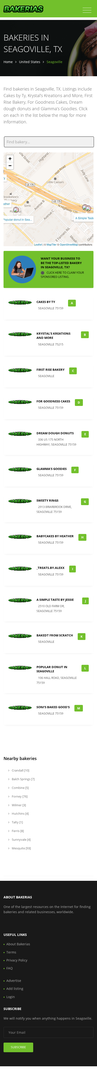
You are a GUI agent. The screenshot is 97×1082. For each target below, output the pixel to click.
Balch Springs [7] (23, 779)
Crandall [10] (20, 770)
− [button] (10, 166)
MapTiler (52, 244)
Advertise (13, 980)
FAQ (9, 968)
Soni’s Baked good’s (53, 707)
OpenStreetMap (69, 244)
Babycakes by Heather (55, 536)
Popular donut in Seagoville (51, 669)
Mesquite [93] (21, 848)
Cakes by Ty (45, 302)
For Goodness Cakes (53, 401)
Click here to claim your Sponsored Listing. (62, 275)
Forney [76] (19, 796)
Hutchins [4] (20, 813)
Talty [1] (17, 822)
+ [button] (10, 159)
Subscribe (18, 1047)
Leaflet (38, 244)
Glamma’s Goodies (51, 469)
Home (8, 62)
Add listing (14, 988)
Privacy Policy (16, 960)
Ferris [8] (17, 831)
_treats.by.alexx (50, 568)
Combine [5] (20, 788)
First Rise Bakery (50, 369)
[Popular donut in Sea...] (16, 210)
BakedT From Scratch (54, 635)
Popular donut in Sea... (17, 219)
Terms (11, 952)
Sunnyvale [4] (21, 839)
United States (29, 62)
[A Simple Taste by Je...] (88, 208)
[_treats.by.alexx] (85, 207)
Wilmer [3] (18, 805)
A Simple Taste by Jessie (55, 600)
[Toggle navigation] (87, 10)
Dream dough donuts (55, 433)
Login (10, 997)
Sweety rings (47, 500)
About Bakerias (18, 944)
